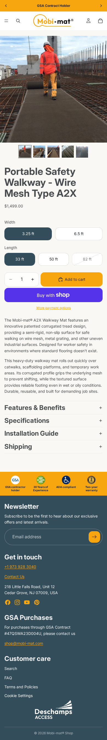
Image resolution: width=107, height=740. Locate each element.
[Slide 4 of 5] (68, 152)
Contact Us (14, 576)
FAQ (8, 677)
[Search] (18, 21)
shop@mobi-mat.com (23, 643)
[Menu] (6, 21)
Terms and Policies (21, 686)
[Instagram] (17, 602)
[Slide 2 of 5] (39, 152)
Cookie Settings (18, 695)
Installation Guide (31, 433)
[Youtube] (27, 602)
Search (10, 668)
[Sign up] (94, 537)
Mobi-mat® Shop (60, 733)
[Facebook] (7, 602)
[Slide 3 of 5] (53, 152)
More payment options (53, 308)
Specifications (27, 420)
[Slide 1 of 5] (25, 152)
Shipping (18, 446)
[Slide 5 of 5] (82, 152)
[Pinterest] (36, 602)
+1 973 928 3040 (20, 566)
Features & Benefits (34, 408)
